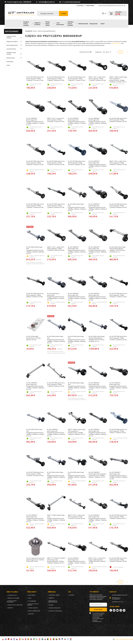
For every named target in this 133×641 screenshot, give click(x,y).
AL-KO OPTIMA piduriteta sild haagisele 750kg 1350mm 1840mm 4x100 (118, 205)
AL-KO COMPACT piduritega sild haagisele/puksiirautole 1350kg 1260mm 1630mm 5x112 (77, 297)
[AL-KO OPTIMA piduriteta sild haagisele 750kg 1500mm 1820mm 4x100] (118, 546)
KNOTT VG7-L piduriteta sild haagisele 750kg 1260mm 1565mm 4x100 (55, 248)
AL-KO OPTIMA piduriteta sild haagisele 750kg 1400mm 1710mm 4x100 (76, 78)
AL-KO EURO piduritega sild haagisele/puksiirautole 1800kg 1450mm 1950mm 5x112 (77, 475)
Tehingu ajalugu (33, 607)
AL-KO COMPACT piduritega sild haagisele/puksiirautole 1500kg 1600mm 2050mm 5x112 (56, 433)
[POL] (2, 639)
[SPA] (19, 639)
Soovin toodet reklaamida (12, 601)
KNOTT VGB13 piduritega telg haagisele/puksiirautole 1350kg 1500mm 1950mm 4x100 (56, 518)
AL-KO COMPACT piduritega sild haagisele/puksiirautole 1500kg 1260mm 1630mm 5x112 (77, 250)
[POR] (53, 639)
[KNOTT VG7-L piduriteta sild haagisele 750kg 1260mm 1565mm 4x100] (56, 235)
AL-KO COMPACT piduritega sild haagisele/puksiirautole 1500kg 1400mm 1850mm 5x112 (98, 207)
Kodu (34, 31)
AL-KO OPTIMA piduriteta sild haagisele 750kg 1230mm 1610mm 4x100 (35, 474)
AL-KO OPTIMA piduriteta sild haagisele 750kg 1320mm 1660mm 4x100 (118, 338)
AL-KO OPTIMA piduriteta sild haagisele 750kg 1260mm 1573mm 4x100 (35, 78)
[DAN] (25, 639)
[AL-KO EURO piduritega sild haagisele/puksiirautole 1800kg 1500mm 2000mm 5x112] (77, 325)
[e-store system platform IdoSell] (123, 639)
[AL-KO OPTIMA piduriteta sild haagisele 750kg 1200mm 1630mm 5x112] (118, 503)
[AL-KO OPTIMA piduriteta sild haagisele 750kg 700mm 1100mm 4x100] (118, 418)
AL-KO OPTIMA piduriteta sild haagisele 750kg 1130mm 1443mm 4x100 (56, 162)
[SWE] (42, 639)
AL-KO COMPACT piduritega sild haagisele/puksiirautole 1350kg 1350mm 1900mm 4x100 (118, 475)
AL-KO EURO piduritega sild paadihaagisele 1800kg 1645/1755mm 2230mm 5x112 (97, 339)
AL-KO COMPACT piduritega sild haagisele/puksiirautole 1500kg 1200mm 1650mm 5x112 (118, 386)
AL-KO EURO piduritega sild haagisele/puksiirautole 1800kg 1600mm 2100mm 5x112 (35, 433)
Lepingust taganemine (55, 611)
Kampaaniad (93, 24)
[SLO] (45, 639)
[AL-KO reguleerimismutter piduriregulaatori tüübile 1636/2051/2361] (35, 546)
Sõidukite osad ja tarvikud (70, 23)
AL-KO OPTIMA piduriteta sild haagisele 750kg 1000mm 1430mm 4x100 (35, 162)
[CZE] (17, 639)
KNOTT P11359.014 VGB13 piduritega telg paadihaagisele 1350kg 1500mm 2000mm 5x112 (56, 560)
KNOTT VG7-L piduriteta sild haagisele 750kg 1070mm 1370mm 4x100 (55, 120)
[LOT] (59, 639)
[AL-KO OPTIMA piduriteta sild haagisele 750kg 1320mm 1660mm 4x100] (118, 325)
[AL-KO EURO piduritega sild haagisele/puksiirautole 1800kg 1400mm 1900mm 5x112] (77, 192)
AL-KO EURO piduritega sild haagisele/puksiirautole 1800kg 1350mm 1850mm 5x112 (35, 250)
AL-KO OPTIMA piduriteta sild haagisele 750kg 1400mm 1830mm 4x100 (118, 120)
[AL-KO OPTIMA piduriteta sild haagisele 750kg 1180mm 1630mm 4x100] (56, 371)
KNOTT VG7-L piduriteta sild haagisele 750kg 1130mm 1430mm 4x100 (97, 78)
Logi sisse (80, 6)
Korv (29, 598)
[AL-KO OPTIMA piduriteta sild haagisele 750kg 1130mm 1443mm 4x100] (56, 149)
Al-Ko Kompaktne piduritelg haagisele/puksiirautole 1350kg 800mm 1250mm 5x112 (55, 297)
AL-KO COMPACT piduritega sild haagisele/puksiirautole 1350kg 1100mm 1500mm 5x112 (35, 518)
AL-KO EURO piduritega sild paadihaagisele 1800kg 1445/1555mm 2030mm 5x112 (117, 249)
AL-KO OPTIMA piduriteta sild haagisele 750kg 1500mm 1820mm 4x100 (118, 559)
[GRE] (67, 639)
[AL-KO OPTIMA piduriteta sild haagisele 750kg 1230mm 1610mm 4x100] (35, 460)
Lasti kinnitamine (60, 23)
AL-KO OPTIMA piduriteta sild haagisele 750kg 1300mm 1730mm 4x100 (35, 205)
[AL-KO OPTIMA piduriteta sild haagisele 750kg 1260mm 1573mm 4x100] (35, 65)
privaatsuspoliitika (54, 608)
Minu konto (32, 592)
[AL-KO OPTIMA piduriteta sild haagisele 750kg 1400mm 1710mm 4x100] (77, 65)
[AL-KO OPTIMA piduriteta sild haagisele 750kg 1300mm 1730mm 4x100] (35, 192)
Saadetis (51, 598)
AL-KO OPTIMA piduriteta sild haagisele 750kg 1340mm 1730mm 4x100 (118, 295)
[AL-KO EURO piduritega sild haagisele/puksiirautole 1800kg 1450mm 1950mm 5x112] (77, 460)
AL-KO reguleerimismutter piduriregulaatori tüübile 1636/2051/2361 (35, 559)
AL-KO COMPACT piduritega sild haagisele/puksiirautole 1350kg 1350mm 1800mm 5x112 (35, 386)
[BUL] (65, 639)
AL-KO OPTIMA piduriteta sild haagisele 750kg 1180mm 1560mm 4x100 (56, 78)
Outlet (103, 24)
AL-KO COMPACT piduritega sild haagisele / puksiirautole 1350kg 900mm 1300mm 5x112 (97, 474)
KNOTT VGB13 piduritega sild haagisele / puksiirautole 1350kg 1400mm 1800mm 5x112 (76, 432)
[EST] (62, 639)
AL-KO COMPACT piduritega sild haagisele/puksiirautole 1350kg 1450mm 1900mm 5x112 (98, 164)
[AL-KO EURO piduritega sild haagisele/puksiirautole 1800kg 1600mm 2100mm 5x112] (35, 418)
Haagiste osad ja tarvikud (26, 23)
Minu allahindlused (34, 610)
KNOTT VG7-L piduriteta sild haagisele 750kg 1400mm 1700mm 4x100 (118, 162)
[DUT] (14, 639)
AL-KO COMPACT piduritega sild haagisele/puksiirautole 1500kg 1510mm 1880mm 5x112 (98, 250)
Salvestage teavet (54, 595)
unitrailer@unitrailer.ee (47, 2)
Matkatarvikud (83, 24)
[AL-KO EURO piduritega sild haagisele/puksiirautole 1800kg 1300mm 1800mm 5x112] (56, 460)
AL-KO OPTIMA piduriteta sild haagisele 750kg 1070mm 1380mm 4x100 (76, 162)
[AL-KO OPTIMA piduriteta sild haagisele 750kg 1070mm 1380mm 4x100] (77, 149)
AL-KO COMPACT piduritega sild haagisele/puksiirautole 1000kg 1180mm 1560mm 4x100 (98, 518)
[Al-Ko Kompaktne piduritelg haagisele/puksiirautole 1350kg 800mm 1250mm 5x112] (56, 282)
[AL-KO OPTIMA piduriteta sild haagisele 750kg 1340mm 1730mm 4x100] (118, 282)
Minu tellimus (12, 592)
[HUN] (70, 639)
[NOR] (31, 639)
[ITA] (22, 639)
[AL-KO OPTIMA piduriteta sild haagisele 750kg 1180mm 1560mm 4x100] (56, 65)
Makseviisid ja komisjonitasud (52, 601)
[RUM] (28, 639)
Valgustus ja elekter (37, 23)
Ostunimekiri (32, 601)
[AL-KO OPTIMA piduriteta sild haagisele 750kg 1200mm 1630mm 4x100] (56, 192)
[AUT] (39, 639)
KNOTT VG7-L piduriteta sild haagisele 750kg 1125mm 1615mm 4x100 (76, 516)
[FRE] (5, 639)
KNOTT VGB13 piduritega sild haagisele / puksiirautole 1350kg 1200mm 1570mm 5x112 (118, 79)
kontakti (10, 607)
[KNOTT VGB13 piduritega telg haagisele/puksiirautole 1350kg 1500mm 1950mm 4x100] (56, 503)
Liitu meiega (94, 592)
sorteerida (98, 52)
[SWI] (50, 639)
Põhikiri (51, 605)
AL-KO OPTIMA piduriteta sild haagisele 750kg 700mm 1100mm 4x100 (118, 431)
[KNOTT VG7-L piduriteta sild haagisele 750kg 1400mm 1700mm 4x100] (118, 149)
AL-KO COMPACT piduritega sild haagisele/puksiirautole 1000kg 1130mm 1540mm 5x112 (77, 561)
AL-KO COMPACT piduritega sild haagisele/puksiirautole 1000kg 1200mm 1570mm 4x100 (98, 297)
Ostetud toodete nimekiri (33, 604)
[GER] (8, 639)
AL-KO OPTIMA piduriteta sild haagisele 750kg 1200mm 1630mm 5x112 (118, 516)
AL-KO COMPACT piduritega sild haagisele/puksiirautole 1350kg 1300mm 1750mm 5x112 (35, 122)
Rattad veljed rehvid (47, 23)
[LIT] (56, 639)
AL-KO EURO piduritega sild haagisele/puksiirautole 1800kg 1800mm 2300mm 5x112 (77, 386)
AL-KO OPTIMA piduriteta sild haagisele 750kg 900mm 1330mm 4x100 (35, 295)
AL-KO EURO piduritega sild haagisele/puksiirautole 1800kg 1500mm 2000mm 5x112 (77, 340)
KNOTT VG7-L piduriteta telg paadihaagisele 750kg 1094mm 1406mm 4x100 (97, 560)
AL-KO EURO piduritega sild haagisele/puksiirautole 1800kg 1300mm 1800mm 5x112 (56, 475)
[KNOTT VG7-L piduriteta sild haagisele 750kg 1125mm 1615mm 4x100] (77, 503)
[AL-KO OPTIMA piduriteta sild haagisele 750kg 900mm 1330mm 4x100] (35, 282)
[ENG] (11, 639)
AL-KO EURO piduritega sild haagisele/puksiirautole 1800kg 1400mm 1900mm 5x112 (77, 207)
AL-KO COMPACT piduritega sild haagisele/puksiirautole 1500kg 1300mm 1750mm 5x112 (77, 122)
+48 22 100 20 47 (116, 43)
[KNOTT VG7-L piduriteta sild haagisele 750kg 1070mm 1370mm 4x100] (56, 107)
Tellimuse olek (12, 595)
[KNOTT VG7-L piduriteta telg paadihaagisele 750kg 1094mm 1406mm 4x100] (98, 546)
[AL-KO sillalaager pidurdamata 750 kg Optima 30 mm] (35, 325)
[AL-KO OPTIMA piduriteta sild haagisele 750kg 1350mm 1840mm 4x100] (118, 192)
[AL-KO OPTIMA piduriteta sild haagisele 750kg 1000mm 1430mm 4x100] (35, 149)
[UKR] (34, 639)
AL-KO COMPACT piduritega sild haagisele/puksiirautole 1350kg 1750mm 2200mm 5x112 (98, 386)
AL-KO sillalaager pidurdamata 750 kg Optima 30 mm (33, 338)
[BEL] (48, 639)
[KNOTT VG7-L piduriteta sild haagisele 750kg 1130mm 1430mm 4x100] (98, 65)
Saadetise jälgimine (13, 598)
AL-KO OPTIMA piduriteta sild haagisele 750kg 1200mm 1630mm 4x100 (56, 205)
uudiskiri (31, 613)
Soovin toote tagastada (15, 605)
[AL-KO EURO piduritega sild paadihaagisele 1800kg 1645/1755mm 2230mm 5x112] (98, 325)
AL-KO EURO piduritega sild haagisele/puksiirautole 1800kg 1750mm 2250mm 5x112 (56, 340)
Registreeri (90, 6)
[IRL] (36, 639)
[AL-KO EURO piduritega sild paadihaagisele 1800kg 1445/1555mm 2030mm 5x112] (118, 235)
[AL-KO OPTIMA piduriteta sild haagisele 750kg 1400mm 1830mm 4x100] (118, 107)
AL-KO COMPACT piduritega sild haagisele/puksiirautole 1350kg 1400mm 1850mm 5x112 (98, 122)
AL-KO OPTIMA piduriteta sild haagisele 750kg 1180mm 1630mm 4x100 (56, 384)
